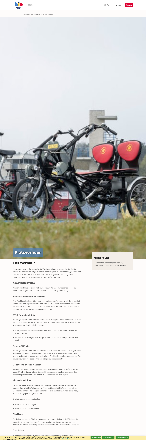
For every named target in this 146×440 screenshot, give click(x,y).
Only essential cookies (122, 437)
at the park (44, 14)
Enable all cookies (96, 437)
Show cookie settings (108, 437)
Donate (129, 5)
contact (119, 5)
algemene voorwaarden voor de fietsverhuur (42, 277)
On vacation (26, 14)
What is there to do (35, 14)
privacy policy (66, 438)
